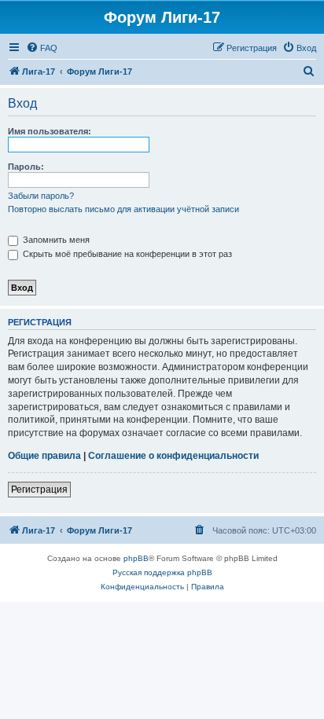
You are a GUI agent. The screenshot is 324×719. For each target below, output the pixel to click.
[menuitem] (41, 48)
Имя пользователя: (49, 131)
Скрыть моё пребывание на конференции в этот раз (126, 254)
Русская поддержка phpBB (162, 572)
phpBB (136, 558)
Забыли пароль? (41, 195)
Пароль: (26, 166)
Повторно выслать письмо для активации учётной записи (123, 209)
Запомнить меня (55, 239)
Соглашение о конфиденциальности (173, 455)
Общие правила (44, 455)
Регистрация (39, 489)
